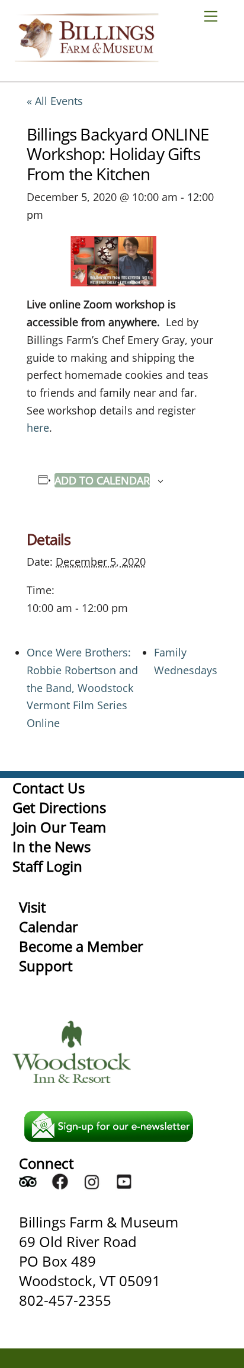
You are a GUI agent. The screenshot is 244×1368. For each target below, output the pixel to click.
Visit (32, 907)
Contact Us (48, 788)
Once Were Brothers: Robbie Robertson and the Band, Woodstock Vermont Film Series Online (82, 687)
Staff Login (47, 866)
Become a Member (81, 946)
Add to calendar (102, 480)
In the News (51, 846)
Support (46, 965)
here (38, 427)
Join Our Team (59, 827)
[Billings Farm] (86, 56)
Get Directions (59, 807)
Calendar (48, 926)
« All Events (55, 101)
